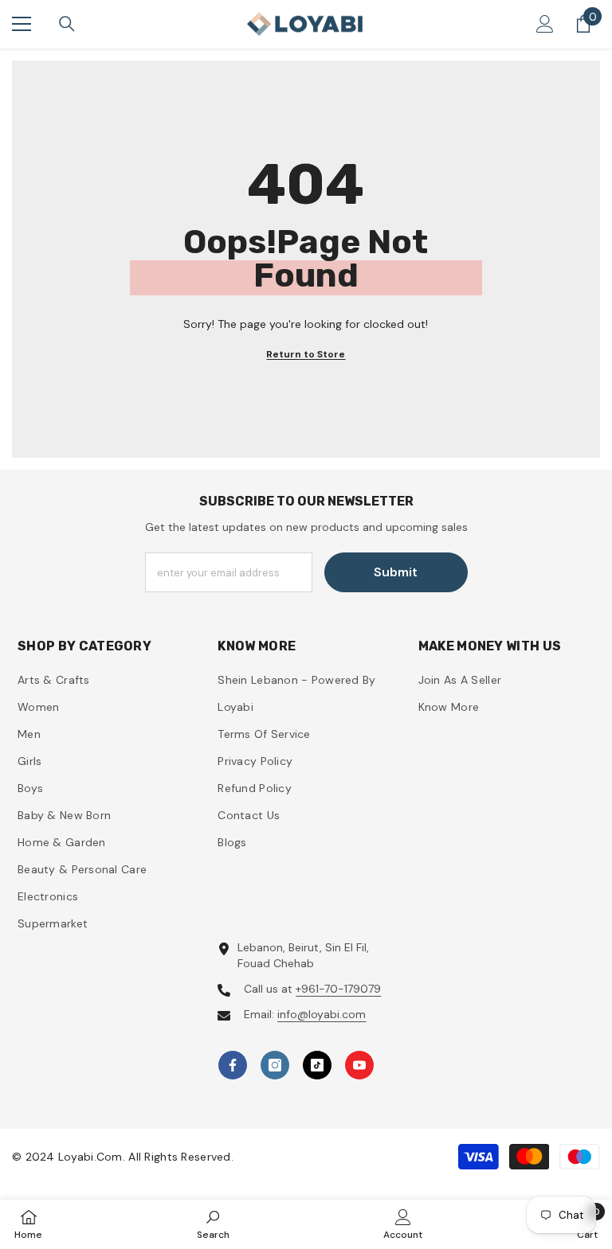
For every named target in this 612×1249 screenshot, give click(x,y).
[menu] (21, 23)
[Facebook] (233, 1065)
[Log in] (545, 24)
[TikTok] (317, 1065)
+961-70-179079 (338, 989)
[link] (213, 1224)
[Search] (66, 23)
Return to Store (305, 354)
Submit (396, 572)
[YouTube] (359, 1065)
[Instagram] (275, 1065)
